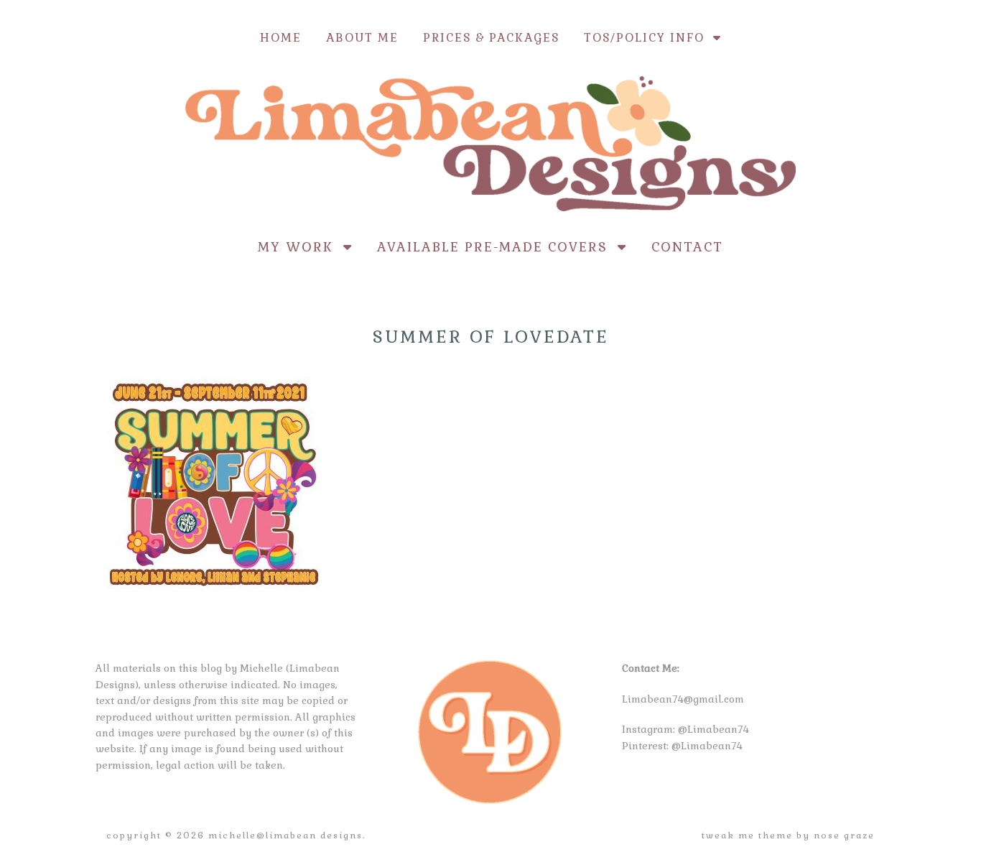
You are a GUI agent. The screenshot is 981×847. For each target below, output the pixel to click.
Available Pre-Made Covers (497, 247)
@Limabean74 (713, 729)
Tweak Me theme (747, 835)
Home (281, 37)
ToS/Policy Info (648, 37)
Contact (687, 247)
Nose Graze (844, 835)
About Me (362, 37)
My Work (300, 247)
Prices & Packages (491, 37)
